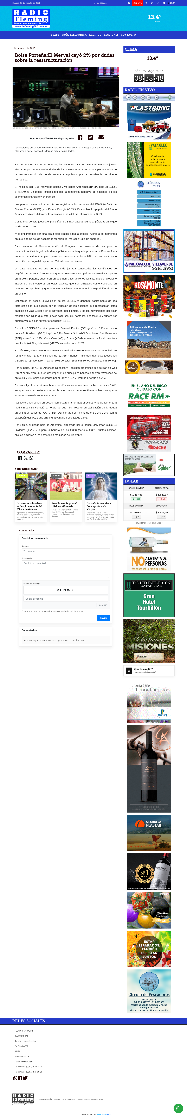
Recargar (102, 605)
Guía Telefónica (74, 34)
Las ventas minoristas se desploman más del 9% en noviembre (30, 506)
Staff (55, 34)
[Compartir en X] (26, 458)
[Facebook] (158, 3)
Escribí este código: (32, 583)
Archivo (95, 34)
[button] (129, 3)
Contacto (128, 34)
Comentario (27, 558)
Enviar (103, 617)
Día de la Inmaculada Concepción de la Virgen (99, 506)
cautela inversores (115, 41)
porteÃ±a (77, 41)
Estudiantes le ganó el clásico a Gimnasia (64, 505)
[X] (152, 3)
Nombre (25, 546)
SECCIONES (111, 34)
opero (90, 41)
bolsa (63, 41)
